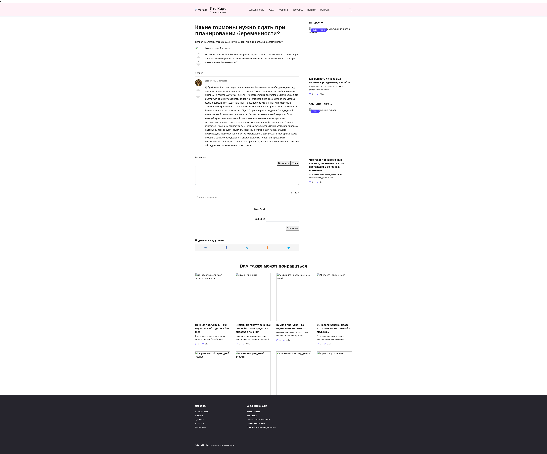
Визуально (283, 163)
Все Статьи (252, 416)
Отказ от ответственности (258, 419)
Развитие (283, 10)
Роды (271, 10)
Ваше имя (260, 219)
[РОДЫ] (330, 154)
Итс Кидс (218, 9)
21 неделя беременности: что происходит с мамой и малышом (333, 328)
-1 (198, 66)
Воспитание (200, 427)
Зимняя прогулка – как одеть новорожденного (291, 326)
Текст (295, 163)
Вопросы (325, 10)
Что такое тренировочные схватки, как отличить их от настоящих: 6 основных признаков (326, 165)
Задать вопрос (253, 412)
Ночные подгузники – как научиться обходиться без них (212, 328)
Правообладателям (256, 423)
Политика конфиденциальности (261, 427)
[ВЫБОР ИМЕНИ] (330, 73)
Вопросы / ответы (204, 42)
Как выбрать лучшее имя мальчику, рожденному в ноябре (329, 80)
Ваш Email (259, 209)
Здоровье (298, 10)
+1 (198, 56)
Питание (199, 416)
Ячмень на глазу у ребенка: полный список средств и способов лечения (253, 328)
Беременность (256, 10)
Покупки (311, 10)
